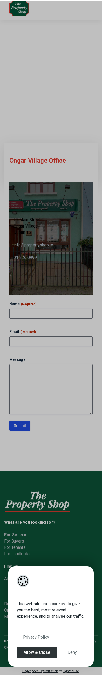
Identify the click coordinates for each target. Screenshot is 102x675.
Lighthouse (71, 671)
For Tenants (15, 547)
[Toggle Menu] (91, 10)
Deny (72, 652)
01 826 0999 (25, 257)
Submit (20, 426)
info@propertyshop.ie (33, 244)
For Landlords (17, 553)
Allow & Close (37, 652)
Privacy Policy (36, 637)
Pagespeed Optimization (40, 671)
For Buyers (14, 541)
